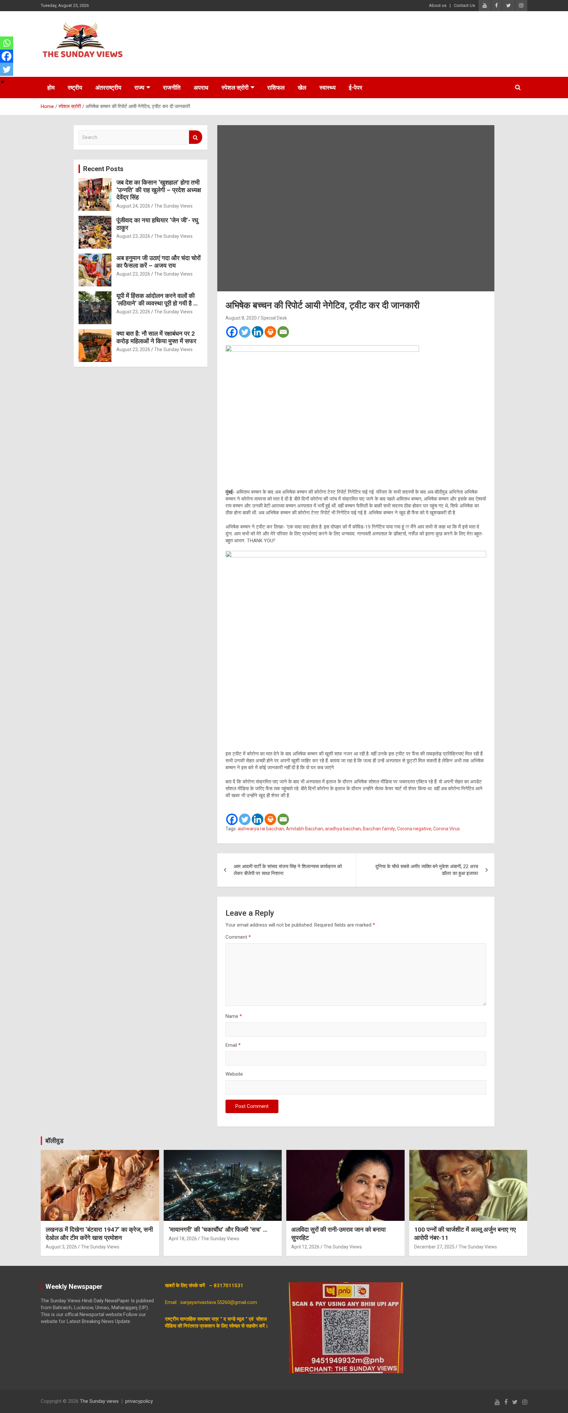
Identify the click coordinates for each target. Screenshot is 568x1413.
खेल (302, 87)
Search (195, 137)
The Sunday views (99, 1401)
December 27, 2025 (434, 1246)
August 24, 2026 (133, 206)
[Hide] (2, 82)
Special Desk (274, 318)
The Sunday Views (173, 206)
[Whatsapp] (6, 43)
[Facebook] (232, 332)
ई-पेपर (355, 87)
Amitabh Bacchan (304, 828)
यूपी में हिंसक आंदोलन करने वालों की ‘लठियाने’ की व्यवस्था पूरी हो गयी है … (157, 299)
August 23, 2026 (133, 236)
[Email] (283, 332)
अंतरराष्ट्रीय (108, 87)
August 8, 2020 (241, 318)
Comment (238, 937)
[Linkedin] (257, 332)
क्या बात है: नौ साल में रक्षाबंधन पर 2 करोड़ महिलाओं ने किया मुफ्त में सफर (156, 337)
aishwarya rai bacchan (261, 828)
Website (234, 1074)
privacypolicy (139, 1401)
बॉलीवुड (54, 1141)
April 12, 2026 (305, 1246)
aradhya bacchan (343, 828)
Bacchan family (379, 828)
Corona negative (414, 828)
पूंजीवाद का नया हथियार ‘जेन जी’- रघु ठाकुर (157, 224)
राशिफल (276, 87)
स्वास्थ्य (328, 87)
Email (233, 1045)
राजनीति (171, 87)
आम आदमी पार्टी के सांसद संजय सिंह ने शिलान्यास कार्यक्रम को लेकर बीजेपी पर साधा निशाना (288, 870)
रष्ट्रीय (75, 87)
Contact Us (464, 5)
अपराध (201, 87)
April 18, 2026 (183, 1238)
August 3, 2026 (61, 1246)
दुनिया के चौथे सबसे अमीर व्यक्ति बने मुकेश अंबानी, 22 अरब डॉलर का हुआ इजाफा (426, 870)
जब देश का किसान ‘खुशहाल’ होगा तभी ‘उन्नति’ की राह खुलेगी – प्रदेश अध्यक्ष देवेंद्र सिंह (158, 190)
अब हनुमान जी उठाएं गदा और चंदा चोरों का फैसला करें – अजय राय (158, 261)
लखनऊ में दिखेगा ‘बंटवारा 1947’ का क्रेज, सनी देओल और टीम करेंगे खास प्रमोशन (99, 1234)
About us (437, 5)
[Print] (270, 332)
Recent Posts (103, 169)
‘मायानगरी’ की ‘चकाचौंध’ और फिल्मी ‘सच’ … (218, 1229)
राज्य (139, 87)
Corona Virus (446, 828)
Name (233, 1016)
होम (51, 87)
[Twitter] (244, 332)
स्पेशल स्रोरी (235, 87)
